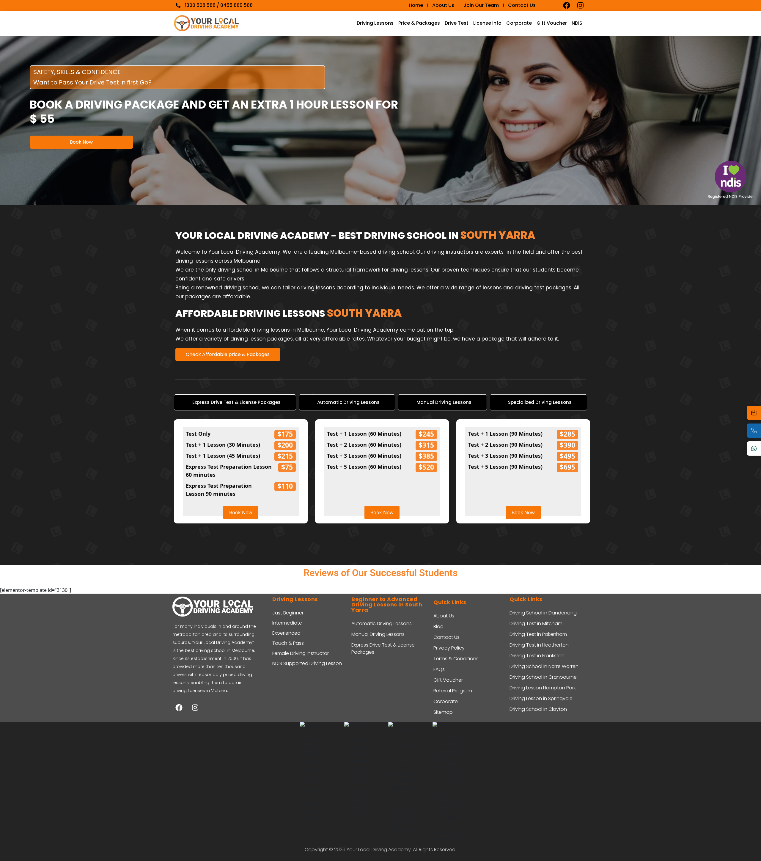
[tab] (235, 402)
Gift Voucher (552, 23)
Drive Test (456, 23)
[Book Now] (754, 413)
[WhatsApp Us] (754, 448)
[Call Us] (754, 431)
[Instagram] (580, 5)
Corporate (519, 23)
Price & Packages (419, 23)
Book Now (81, 142)
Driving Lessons (375, 23)
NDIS (577, 23)
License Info (487, 23)
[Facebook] (566, 5)
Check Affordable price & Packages (228, 354)
